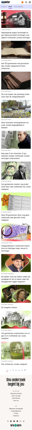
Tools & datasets (18, 6)
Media (10, 6)
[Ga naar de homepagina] (5, 2)
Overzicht (4, 6)
